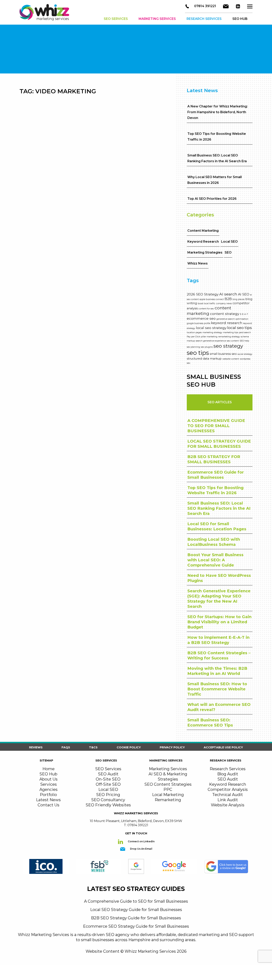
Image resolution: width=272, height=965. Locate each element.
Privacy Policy (172, 747)
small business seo (223, 354)
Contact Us (48, 805)
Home (48, 768)
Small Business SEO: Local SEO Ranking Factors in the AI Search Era (218, 508)
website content (230, 359)
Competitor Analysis (228, 789)
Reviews (36, 747)
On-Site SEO (108, 779)
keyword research (226, 323)
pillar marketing (209, 336)
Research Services (204, 19)
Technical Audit (227, 794)
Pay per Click (193, 336)
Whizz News (197, 263)
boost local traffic (206, 303)
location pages (194, 332)
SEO (228, 252)
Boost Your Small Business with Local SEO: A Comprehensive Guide (215, 559)
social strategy (245, 354)
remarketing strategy (229, 336)
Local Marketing (168, 794)
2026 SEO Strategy (202, 294)
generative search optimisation (232, 319)
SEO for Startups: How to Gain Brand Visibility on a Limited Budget (219, 621)
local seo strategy (211, 328)
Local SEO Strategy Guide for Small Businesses (136, 909)
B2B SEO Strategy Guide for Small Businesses (136, 918)
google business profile (198, 323)
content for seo (206, 308)
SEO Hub (48, 774)
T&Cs (93, 747)
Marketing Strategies (204, 252)
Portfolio (48, 794)
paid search (245, 332)
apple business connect (212, 299)
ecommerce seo (201, 318)
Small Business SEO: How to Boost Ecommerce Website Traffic (217, 689)
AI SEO (243, 294)
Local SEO (229, 241)
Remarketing (168, 799)
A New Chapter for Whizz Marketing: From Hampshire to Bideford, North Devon (217, 112)
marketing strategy (212, 332)
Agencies (48, 789)
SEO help (244, 341)
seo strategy (228, 346)
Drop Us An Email (140, 848)
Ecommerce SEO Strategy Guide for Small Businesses (136, 926)
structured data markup (204, 358)
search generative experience (211, 341)
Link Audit (227, 799)
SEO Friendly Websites (108, 805)
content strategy (224, 314)
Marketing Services (157, 19)
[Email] (226, 6)
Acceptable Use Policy (223, 747)
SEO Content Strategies (168, 784)
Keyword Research (203, 241)
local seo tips (239, 327)
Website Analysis (227, 805)
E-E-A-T (244, 314)
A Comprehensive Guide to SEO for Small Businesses (136, 901)
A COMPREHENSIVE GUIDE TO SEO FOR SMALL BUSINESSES (216, 425)
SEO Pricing (108, 794)
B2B (228, 299)
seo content (233, 341)
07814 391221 (204, 6)
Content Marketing (203, 231)
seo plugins (207, 347)
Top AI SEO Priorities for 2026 (212, 199)
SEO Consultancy (108, 799)
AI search (228, 294)
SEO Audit (108, 774)
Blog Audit (227, 774)
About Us (48, 779)
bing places (239, 299)
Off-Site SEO (108, 784)
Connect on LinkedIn (141, 841)
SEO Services (116, 19)
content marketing (209, 310)
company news (224, 303)
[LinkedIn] (238, 6)
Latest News (48, 799)
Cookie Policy (129, 747)
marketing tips (230, 332)
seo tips (198, 352)
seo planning (193, 347)
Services (48, 784)
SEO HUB (240, 19)
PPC (167, 789)
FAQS (66, 747)
